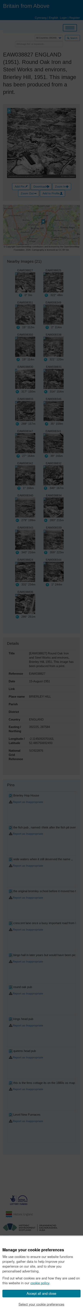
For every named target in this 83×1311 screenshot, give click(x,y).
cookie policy (39, 1282)
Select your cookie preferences (41, 1304)
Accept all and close (41, 1293)
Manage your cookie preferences (33, 1250)
